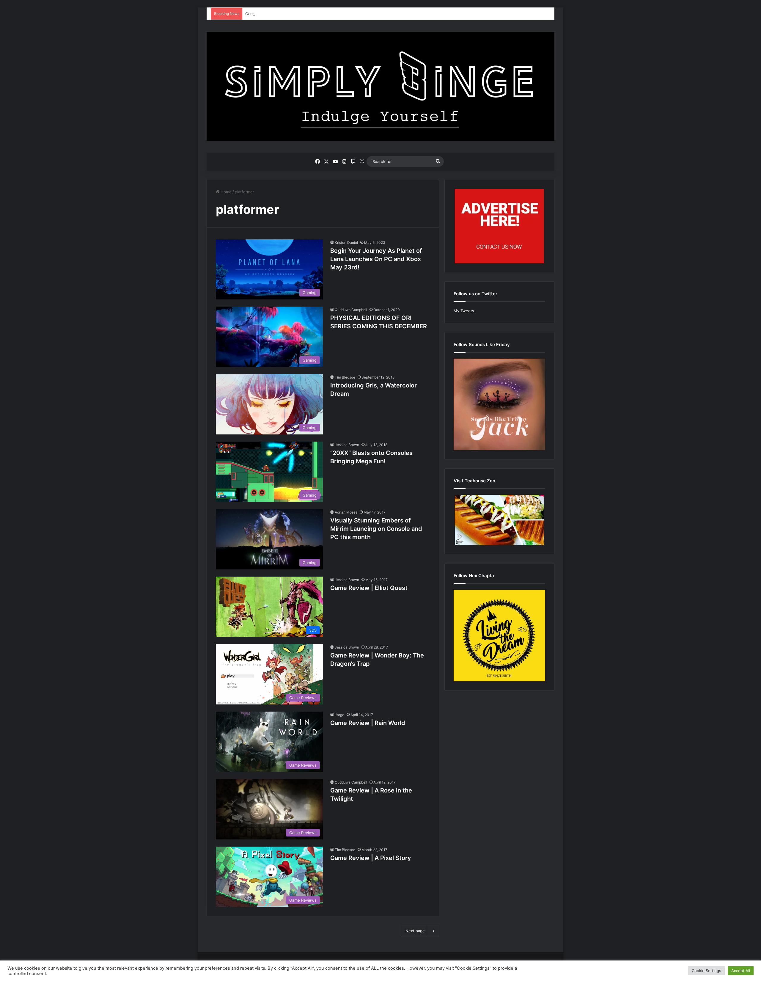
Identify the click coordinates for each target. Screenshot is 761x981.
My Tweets (464, 310)
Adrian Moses (346, 512)
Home (225, 191)
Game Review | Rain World (367, 722)
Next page (415, 930)
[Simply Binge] (380, 86)
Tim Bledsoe (345, 377)
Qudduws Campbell (351, 309)
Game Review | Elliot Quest (369, 587)
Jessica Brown (347, 444)
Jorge (339, 714)
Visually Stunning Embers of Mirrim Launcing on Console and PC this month (376, 529)
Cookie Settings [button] (706, 970)
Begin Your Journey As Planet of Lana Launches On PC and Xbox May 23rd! (376, 259)
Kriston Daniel (346, 242)
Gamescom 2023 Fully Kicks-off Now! (280, 13)
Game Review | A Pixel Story (370, 857)
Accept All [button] (740, 970)
